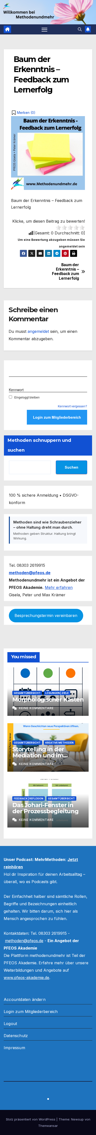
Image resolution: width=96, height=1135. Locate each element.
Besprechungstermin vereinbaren (46, 615)
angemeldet (38, 331)
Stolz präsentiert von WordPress (31, 1119)
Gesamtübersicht (27, 692)
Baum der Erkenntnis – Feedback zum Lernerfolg (65, 272)
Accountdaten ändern (25, 999)
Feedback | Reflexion (28, 798)
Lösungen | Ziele (57, 692)
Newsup (77, 1119)
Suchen (71, 467)
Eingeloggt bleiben (27, 397)
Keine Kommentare (36, 708)
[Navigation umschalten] (44, 29)
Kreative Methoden (59, 742)
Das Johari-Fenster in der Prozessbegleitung (45, 808)
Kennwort (16, 389)
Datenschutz (16, 1035)
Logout (10, 1023)
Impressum (14, 1047)
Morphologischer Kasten (48, 699)
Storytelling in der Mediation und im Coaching (38, 755)
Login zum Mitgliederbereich (31, 1011)
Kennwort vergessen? (72, 406)
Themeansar (48, 1126)
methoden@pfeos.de (24, 940)
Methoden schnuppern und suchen (39, 445)
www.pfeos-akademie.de (26, 977)
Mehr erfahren (59, 587)
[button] (80, 29)
